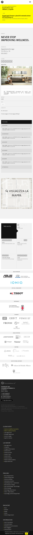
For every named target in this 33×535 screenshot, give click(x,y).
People (5, 511)
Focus (5, 507)
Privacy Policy (4, 411)
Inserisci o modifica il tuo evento (10, 429)
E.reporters (6, 447)
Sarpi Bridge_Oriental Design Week (11, 493)
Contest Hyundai (7, 452)
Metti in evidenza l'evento (9, 430)
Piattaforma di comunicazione (10, 526)
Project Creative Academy (9, 459)
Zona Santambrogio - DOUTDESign (11, 486)
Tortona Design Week (8, 477)
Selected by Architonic (8, 481)
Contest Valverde (7, 458)
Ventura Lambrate (7, 479)
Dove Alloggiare (7, 527)
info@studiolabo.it (7, 396)
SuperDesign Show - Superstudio (11, 482)
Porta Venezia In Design (9, 484)
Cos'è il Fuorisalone (8, 522)
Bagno (3, 104)
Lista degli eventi (7, 432)
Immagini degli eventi (8, 434)
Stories (5, 513)
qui (22, 533)
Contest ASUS (6, 450)
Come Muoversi (7, 529)
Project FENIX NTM (7, 461)
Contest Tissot (7, 454)
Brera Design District (8, 475)
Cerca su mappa (7, 436)
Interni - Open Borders (8, 491)
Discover (5, 509)
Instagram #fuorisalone (9, 449)
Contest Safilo (7, 456)
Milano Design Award (8, 515)
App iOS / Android (7, 438)
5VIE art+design (7, 488)
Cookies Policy (11, 411)
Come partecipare (7, 524)
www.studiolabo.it (6, 398)
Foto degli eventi (7, 445)
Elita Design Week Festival (9, 490)
